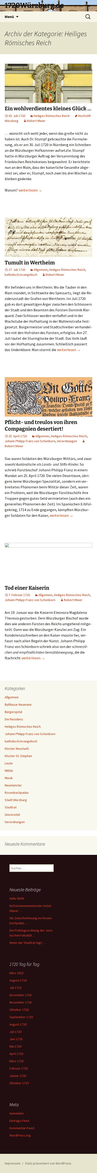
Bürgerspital (13, 712)
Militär (9, 770)
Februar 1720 (18, 1068)
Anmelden (16, 1113)
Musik (9, 778)
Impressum (12, 1163)
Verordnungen (67, 441)
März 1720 (16, 1061)
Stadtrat (10, 807)
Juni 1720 (15, 1039)
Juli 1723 (15, 988)
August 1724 (18, 980)
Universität (12, 814)
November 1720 (20, 1002)
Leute (9, 763)
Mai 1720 (15, 1046)
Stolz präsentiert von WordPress (48, 1163)
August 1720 (18, 1024)
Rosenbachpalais (17, 792)
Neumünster (13, 785)
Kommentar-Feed (21, 1128)
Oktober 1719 (19, 1083)
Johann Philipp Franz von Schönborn (30, 441)
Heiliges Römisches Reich (52, 116)
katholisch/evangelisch (21, 274)
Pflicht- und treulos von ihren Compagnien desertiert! (41, 425)
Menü (9, 16)
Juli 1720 (15, 1032)
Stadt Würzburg (16, 800)
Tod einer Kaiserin (27, 588)
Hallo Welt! (16, 898)
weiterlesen (30, 190)
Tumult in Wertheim (30, 262)
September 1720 (21, 1017)
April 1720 (16, 1054)
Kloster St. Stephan (18, 756)
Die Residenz (14, 719)
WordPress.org (20, 1135)
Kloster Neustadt (17, 748)
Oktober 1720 (19, 1010)
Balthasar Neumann (18, 704)
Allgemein (41, 270)
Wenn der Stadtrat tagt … (27, 943)
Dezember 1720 (20, 995)
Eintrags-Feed (19, 1121)
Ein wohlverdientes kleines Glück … (48, 108)
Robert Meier (36, 121)
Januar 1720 (17, 1076)
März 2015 (16, 973)
